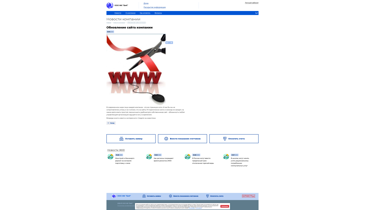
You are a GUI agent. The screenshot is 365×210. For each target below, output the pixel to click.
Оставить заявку (154, 196)
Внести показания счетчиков (185, 196)
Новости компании (119, 22)
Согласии (199, 208)
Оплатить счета (216, 196)
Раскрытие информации (155, 7)
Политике (192, 208)
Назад (112, 123)
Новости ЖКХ (116, 150)
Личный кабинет (252, 3)
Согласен (224, 206)
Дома (146, 3)
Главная (108, 22)
